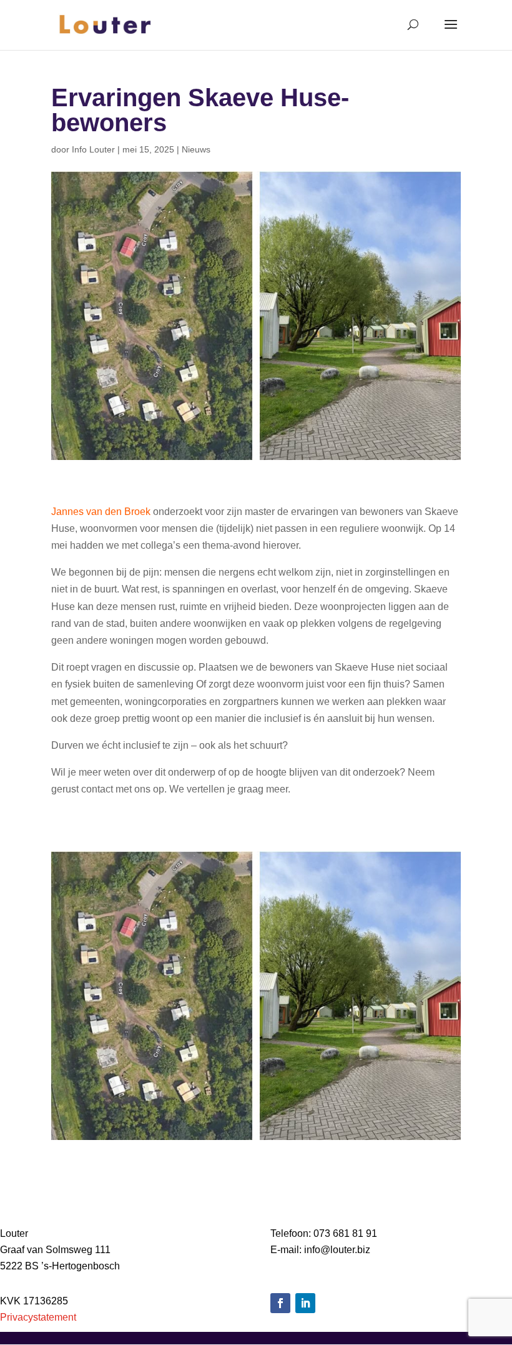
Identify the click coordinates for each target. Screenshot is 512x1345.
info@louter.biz (337, 1249)
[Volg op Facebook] (280, 1303)
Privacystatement (38, 1317)
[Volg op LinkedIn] (305, 1303)
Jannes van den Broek (100, 511)
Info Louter (93, 149)
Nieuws (196, 149)
